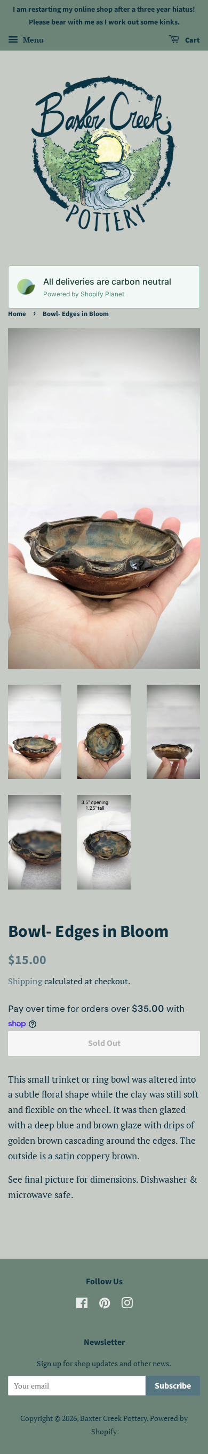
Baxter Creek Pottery (113, 1418)
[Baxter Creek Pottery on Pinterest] (104, 1305)
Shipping (25, 981)
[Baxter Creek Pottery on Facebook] (82, 1305)
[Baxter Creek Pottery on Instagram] (127, 1305)
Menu (32, 40)
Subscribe (173, 1386)
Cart (191, 40)
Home (17, 314)
